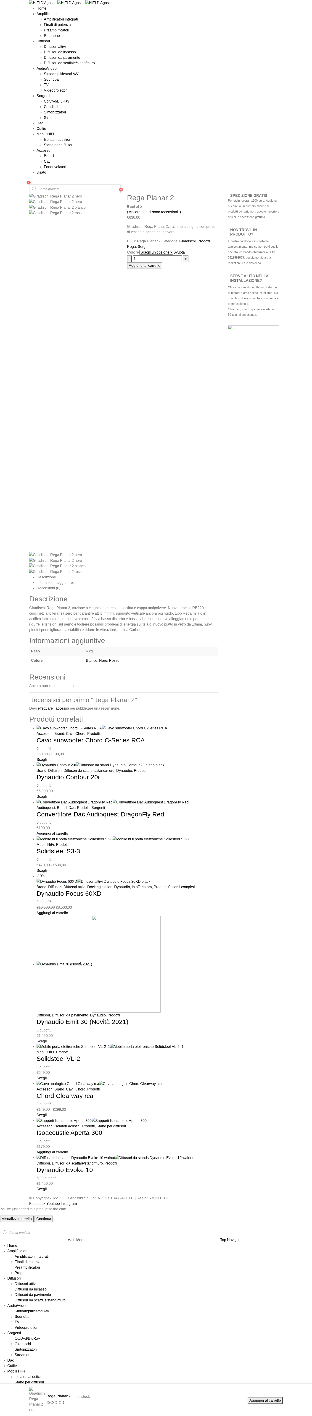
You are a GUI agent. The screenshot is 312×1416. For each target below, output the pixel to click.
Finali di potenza (57, 25)
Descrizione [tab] (46, 577)
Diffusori (43, 41)
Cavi (47, 161)
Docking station (99, 887)
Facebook (37, 1204)
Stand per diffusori (58, 145)
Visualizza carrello (17, 1219)
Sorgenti (43, 96)
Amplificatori (47, 14)
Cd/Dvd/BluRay (56, 101)
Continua (43, 1219)
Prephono (52, 36)
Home (41, 8)
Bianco (91, 660)
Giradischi (52, 107)
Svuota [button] (179, 252)
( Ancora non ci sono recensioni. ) (154, 212)
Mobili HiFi (45, 134)
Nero (103, 660)
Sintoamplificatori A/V (61, 74)
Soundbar (52, 79)
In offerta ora (142, 887)
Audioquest (46, 808)
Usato (41, 172)
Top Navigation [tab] (232, 1240)
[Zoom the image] (253, 328)
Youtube (53, 1204)
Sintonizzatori (55, 112)
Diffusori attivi (55, 47)
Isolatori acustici (57, 139)
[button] (2, 1225)
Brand (59, 734)
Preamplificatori (56, 30)
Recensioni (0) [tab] (48, 588)
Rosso (114, 660)
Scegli (42, 760)
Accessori (45, 150)
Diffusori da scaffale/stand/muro (69, 63)
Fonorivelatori (55, 167)
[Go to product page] (160, 728)
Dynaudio (124, 770)
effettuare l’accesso (53, 708)
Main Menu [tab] (76, 1240)
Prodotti (204, 241)
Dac (40, 123)
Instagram (69, 1204)
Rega (131, 247)
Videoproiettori (56, 90)
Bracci (49, 156)
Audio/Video (47, 68)
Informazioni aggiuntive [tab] (55, 583)
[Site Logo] (71, 3)
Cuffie (41, 129)
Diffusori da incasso (60, 52)
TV (46, 85)
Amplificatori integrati (61, 19)
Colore (133, 252)
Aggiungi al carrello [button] (52, 833)
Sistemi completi (181, 887)
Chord (80, 734)
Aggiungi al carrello (265, 1400)
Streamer (51, 118)
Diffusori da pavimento (62, 57)
